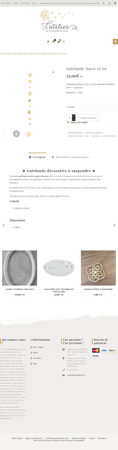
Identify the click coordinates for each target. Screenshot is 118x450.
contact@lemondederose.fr (76, 375)
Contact (92, 438)
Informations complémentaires (72, 157)
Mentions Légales (79, 438)
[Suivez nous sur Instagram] (109, 3)
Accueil (3, 53)
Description (38, 157)
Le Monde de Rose (109, 136)
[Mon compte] (48, 41)
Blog (34, 3)
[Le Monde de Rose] (59, 21)
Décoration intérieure (17, 53)
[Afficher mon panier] (59, 41)
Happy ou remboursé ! (33, 438)
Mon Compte (6, 3)
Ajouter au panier (88, 118)
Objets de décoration (37, 53)
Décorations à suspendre (94, 133)
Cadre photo (96, 136)
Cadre (86, 136)
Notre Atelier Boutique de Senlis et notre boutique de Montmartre (59, 440)
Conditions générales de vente (57, 438)
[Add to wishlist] (32, 295)
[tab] (37, 157)
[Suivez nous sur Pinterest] (115, 3)
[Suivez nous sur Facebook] (103, 3)
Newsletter (25, 3)
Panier (15, 3)
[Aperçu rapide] (27, 295)
